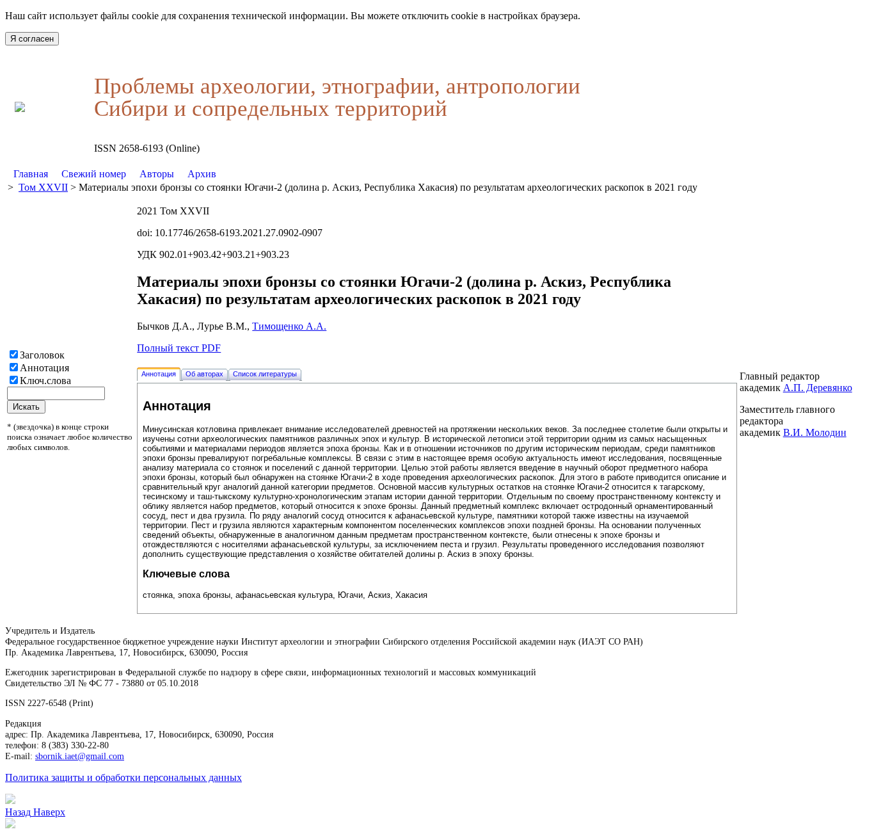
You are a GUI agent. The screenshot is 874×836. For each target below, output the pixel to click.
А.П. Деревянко (817, 387)
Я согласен (32, 39)
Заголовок (42, 355)
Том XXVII (43, 187)
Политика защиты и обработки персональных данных (123, 777)
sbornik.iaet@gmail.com (79, 756)
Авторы (156, 173)
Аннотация (44, 367)
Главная (30, 173)
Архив (201, 173)
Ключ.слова (45, 380)
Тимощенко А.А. (289, 326)
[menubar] (115, 174)
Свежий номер (93, 173)
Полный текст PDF (179, 347)
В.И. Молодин (814, 432)
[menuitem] (31, 174)
